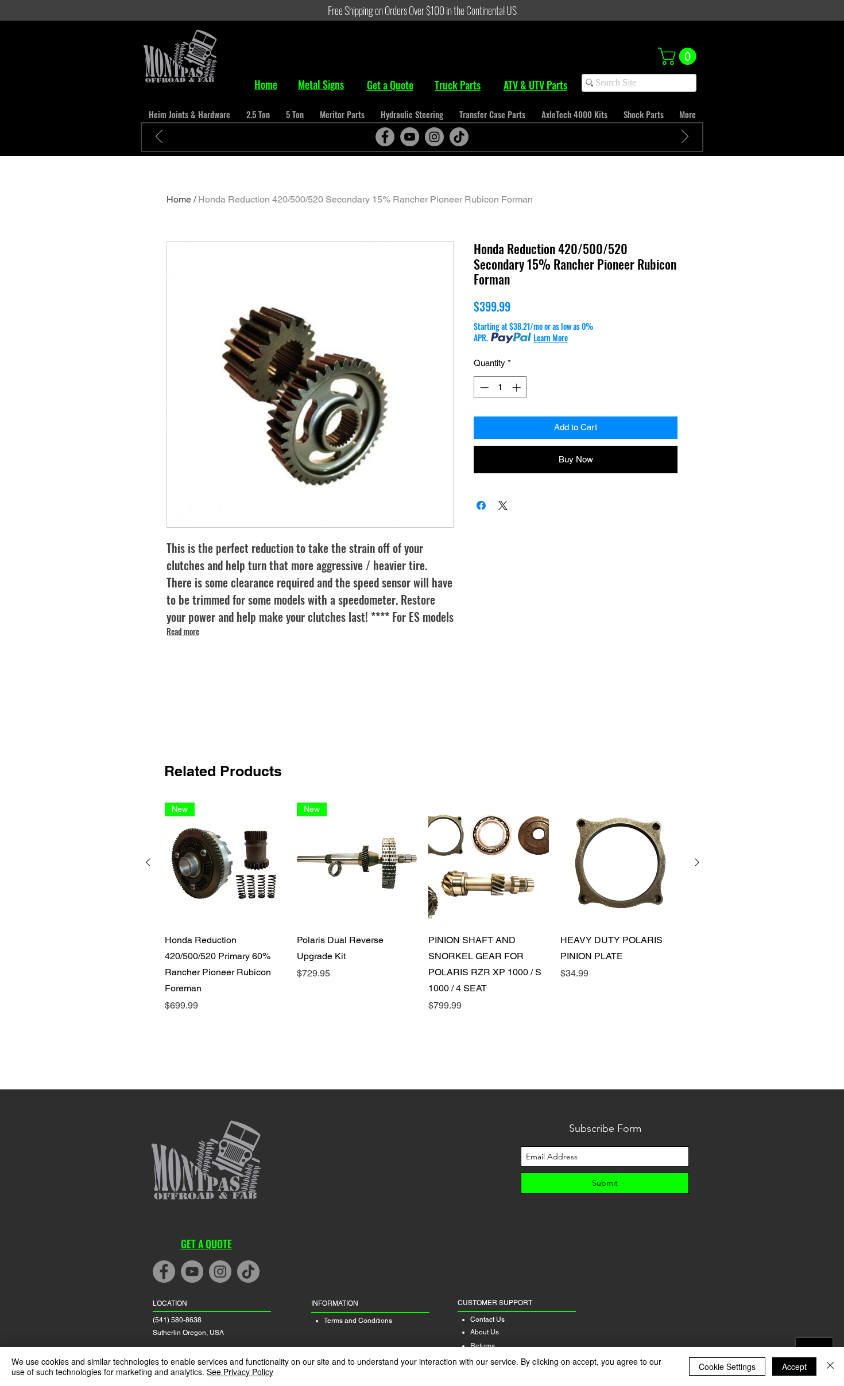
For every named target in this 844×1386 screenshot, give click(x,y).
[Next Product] (697, 862)
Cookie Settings (727, 1366)
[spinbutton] (500, 387)
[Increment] (517, 387)
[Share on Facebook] (481, 505)
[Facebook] (384, 136)
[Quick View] (488, 863)
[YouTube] (409, 136)
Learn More (550, 338)
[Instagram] (434, 136)
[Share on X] (503, 505)
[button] (679, 56)
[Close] (830, 1366)
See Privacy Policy (240, 1371)
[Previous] (159, 137)
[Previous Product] (148, 862)
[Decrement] (483, 387)
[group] (422, 907)
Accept (794, 1366)
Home (179, 199)
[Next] (685, 137)
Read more (183, 631)
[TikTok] (459, 136)
